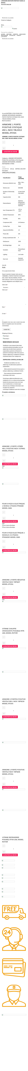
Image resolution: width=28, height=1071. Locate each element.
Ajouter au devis (10, 151)
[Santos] (8, 875)
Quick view (4, 443)
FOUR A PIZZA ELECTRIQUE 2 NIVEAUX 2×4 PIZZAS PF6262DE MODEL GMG (13, 535)
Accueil (4, 113)
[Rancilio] (8, 879)
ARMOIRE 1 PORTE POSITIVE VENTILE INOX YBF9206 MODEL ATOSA (13, 772)
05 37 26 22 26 (7, 4)
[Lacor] (8, 893)
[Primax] (8, 884)
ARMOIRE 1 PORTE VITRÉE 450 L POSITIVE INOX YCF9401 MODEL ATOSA (13, 448)
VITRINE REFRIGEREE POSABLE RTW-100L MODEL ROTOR (12, 839)
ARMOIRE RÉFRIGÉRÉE (9, 115)
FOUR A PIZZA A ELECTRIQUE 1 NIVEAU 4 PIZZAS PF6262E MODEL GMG (13, 506)
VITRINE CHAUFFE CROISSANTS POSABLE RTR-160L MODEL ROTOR (13, 631)
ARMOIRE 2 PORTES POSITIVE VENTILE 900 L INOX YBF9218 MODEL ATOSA (14, 701)
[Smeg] (8, 870)
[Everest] (8, 899)
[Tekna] (8, 865)
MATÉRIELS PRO (11, 113)
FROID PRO (19, 113)
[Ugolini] (8, 862)
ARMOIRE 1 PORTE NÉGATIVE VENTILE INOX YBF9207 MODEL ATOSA (13, 582)
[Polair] (8, 889)
